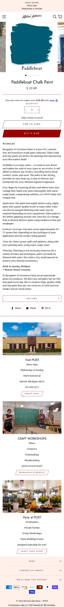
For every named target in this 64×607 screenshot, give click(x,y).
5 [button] (36, 76)
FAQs (32, 561)
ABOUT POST (32, 394)
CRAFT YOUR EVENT (32, 551)
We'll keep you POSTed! (32, 580)
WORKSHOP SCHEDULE (32, 472)
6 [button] (38, 76)
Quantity (32, 104)
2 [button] (29, 76)
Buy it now (32, 133)
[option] (32, 6)
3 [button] (31, 76)
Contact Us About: (32, 570)
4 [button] (33, 76)
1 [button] (26, 75)
